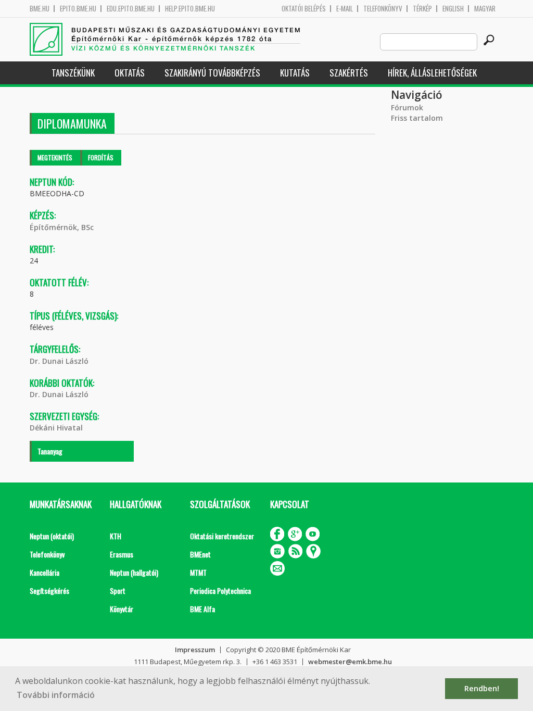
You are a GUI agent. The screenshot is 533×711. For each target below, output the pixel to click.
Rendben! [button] (481, 688)
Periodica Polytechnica (220, 590)
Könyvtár (121, 608)
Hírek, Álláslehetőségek (432, 72)
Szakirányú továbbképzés (212, 72)
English (453, 8)
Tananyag (49, 451)
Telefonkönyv (382, 8)
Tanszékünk (73, 72)
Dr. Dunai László (59, 361)
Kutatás (295, 72)
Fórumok (407, 107)
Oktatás (130, 72)
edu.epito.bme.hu (131, 8)
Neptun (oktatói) (52, 535)
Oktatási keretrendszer (222, 535)
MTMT (198, 572)
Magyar (485, 8)
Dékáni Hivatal (56, 428)
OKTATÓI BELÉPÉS (304, 8)
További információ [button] (56, 695)
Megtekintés (54, 157)
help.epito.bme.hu (190, 8)
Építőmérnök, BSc (62, 227)
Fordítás (100, 157)
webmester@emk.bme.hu (350, 661)
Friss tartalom (417, 118)
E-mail (344, 8)
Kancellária (44, 572)
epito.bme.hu (78, 8)
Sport (117, 590)
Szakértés (348, 72)
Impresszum (195, 649)
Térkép (422, 8)
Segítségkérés (49, 590)
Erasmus (121, 554)
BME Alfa (202, 608)
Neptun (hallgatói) (134, 572)
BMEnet (200, 554)
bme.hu (39, 8)
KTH (115, 535)
